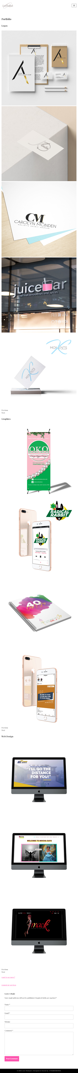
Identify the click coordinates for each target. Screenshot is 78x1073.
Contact (51, 1067)
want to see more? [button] (8, 977)
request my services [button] (9, 985)
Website (7, 1022)
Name (7, 1004)
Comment (9, 1030)
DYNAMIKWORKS (55, 1070)
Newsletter (28, 1067)
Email (7, 1013)
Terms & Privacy (40, 1067)
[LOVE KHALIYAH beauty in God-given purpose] (8, 5)
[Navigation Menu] (74, 5)
